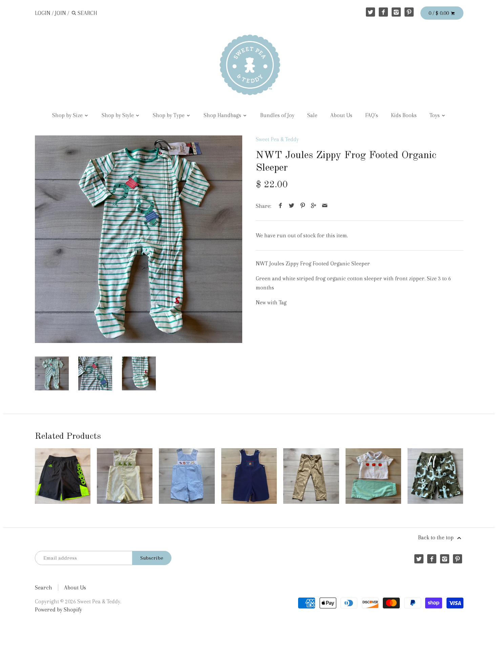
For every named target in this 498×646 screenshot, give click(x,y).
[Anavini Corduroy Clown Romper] (249, 476)
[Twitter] (370, 12)
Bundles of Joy (277, 115)
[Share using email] (324, 206)
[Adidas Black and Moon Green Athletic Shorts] (62, 476)
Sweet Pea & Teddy (277, 139)
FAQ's (371, 115)
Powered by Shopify (58, 609)
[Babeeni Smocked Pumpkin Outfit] (373, 476)
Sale (312, 115)
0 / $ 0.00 (439, 13)
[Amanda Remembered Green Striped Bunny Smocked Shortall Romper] (124, 476)
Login (42, 13)
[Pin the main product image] (302, 206)
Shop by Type (169, 115)
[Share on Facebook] (280, 206)
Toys (435, 115)
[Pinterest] (409, 12)
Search (43, 587)
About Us (341, 115)
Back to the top (436, 537)
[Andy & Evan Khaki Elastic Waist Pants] (311, 476)
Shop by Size (68, 115)
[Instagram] (396, 12)
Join (60, 13)
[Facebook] (383, 12)
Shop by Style (118, 115)
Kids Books (404, 115)
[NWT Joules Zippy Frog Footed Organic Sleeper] (139, 239)
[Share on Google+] (313, 206)
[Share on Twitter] (291, 206)
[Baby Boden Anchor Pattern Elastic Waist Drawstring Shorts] (435, 476)
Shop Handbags (223, 115)
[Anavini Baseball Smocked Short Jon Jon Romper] (186, 476)
